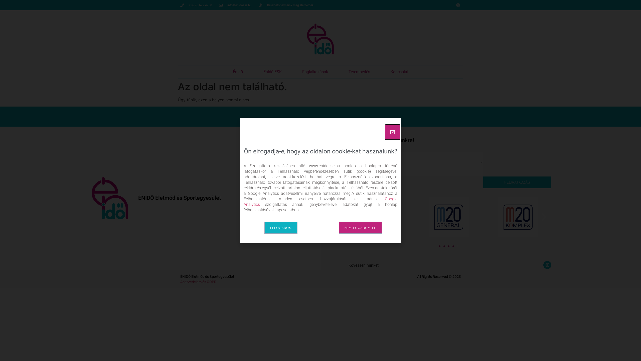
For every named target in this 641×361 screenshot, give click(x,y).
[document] (320, 180)
